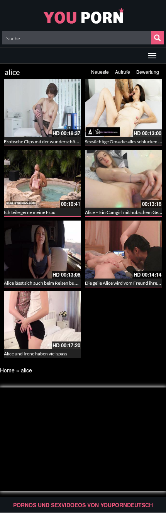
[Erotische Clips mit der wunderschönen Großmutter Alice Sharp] (42, 108)
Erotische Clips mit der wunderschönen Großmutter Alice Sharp (68, 141)
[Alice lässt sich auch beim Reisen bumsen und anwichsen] (42, 250)
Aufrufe (122, 71)
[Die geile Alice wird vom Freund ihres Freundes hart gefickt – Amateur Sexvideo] (123, 250)
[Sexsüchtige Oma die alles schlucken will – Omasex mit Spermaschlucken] (123, 108)
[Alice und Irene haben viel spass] (42, 320)
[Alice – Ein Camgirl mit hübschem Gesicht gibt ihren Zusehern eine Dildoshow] (123, 179)
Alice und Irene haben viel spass (35, 354)
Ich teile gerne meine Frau (30, 212)
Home (7, 370)
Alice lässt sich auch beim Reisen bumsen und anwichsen (60, 283)
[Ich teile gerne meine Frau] (42, 179)
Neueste (100, 71)
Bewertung (147, 71)
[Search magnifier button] (157, 37)
